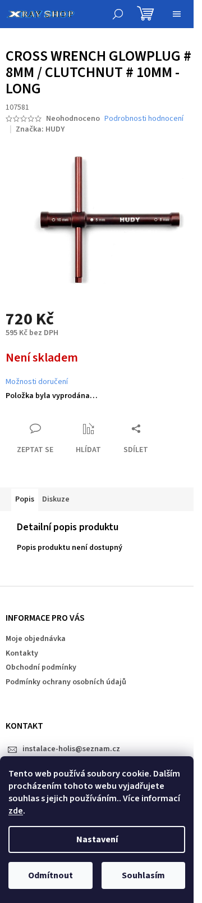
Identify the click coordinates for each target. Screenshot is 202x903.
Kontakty (22, 653)
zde (15, 811)
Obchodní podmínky (41, 667)
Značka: (40, 129)
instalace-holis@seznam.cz (71, 749)
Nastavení (97, 839)
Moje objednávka (36, 638)
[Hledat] (118, 14)
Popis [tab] (24, 499)
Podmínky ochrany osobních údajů (66, 682)
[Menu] (177, 14)
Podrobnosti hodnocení (143, 119)
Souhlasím (143, 875)
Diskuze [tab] (56, 499)
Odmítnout (50, 875)
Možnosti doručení (37, 382)
